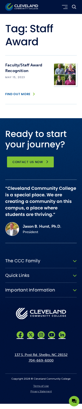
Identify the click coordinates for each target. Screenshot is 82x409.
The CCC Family (22, 261)
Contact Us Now (27, 162)
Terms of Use (41, 385)
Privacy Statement (41, 391)
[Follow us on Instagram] (41, 334)
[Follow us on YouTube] (51, 334)
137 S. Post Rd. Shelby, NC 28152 (41, 355)
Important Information (30, 290)
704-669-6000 (41, 360)
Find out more (17, 94)
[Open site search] (74, 7)
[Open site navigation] (64, 7)
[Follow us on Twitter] (30, 334)
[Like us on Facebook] (20, 334)
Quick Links (17, 275)
